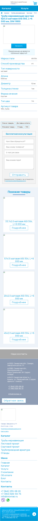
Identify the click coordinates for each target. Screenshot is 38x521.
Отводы (5, 452)
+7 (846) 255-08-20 (16, 386)
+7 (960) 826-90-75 (15, 388)
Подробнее (19, 227)
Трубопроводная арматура (15, 449)
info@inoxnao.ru (14, 394)
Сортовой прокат (10, 446)
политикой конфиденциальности (15, 181)
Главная (5, 462)
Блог (3, 478)
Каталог (6, 8)
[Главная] (1, 13)
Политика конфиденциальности (11, 429)
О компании (7, 472)
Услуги (24, 8)
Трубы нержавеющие (12, 440)
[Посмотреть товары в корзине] (35, 5)
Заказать (19, 46)
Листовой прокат (10, 443)
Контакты (6, 481)
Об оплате (6, 475)
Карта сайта (4, 431)
